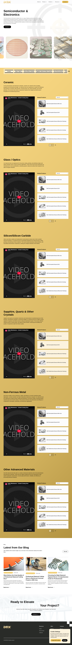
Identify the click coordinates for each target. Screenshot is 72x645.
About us (61, 628)
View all (65, 551)
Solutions (52, 628)
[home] (7, 2)
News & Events (41, 630)
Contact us (65, 1)
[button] (44, 2)
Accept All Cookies (56, 640)
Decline (64, 640)
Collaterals (41, 632)
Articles (40, 628)
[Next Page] (55, 145)
